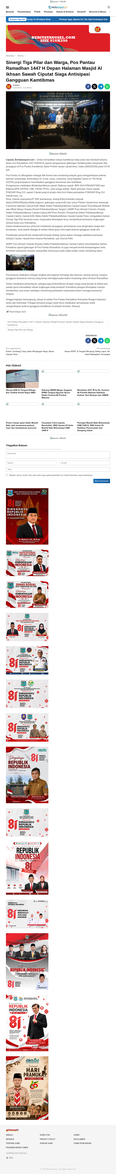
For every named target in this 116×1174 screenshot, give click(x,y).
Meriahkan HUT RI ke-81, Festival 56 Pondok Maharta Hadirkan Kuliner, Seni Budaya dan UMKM (93, 392)
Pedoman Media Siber (17, 1147)
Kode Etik (45, 1135)
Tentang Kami (13, 1143)
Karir (76, 1135)
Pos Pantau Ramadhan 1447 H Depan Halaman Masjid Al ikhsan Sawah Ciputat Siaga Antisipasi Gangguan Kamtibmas (55, 323)
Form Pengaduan (82, 1143)
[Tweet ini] (94, 86)
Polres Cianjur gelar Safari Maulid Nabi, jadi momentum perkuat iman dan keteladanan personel (22, 425)
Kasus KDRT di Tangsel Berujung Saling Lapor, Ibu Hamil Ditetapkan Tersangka (87, 351)
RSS (11, 1158)
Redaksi (10, 1139)
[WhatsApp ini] (107, 86)
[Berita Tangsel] (58, 7)
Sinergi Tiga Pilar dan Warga (20, 330)
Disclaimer (79, 1139)
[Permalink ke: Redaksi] (9, 86)
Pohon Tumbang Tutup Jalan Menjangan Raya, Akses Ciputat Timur (30, 351)
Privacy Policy (47, 1139)
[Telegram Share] (101, 86)
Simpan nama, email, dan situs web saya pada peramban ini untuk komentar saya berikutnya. (51, 475)
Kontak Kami (46, 1143)
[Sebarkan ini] (88, 86)
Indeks (9, 1135)
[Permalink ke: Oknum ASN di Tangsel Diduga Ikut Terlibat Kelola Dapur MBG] (22, 379)
